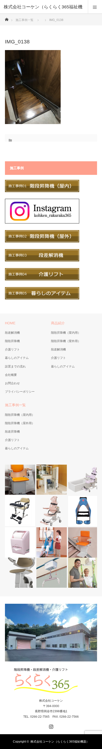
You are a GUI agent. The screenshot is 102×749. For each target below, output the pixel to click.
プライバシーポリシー (20, 391)
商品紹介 (58, 323)
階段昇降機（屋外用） (20, 423)
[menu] (95, 7)
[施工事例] (42, 191)
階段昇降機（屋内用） (20, 415)
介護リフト (12, 349)
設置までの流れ (15, 366)
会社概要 (11, 375)
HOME (10, 323)
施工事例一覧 (24, 20)
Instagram (50, 725)
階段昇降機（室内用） (66, 332)
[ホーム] (6, 18)
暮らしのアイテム (17, 358)
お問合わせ (12, 383)
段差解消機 (12, 332)
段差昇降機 (12, 431)
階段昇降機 (12, 341)
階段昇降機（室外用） (66, 341)
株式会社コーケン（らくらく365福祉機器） (59, 741)
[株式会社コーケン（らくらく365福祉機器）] (51, 681)
